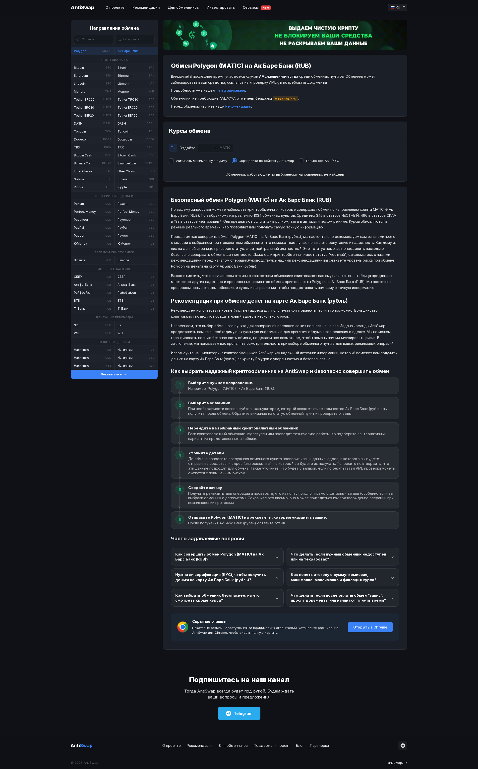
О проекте (115, 7)
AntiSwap (82, 7)
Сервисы (256, 7)
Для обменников (183, 7)
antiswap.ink (397, 763)
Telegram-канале (230, 90)
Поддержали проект (272, 745)
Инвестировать (221, 7)
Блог (300, 745)
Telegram (243, 713)
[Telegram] (402, 745)
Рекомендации (146, 7)
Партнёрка (319, 745)
